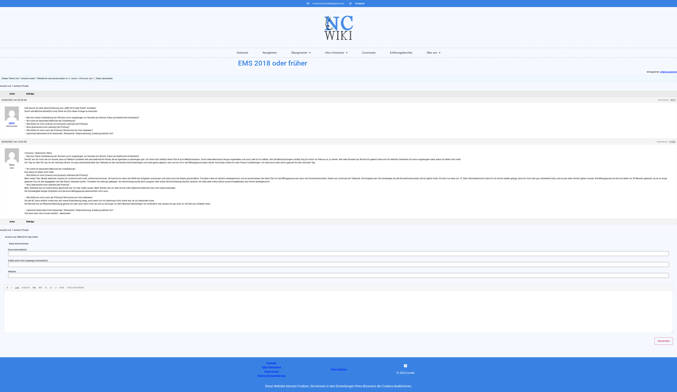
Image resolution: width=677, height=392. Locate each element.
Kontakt (271, 363)
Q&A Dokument (271, 367)
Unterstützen (339, 369)
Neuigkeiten (270, 52)
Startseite (242, 52)
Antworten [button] (663, 100)
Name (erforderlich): (17, 250)
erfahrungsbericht (668, 72)
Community (369, 52)
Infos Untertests (334, 52)
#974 (672, 100)
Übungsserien (299, 52)
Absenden (664, 341)
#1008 (672, 142)
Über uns (432, 52)
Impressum (271, 371)
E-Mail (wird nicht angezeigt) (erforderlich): (28, 261)
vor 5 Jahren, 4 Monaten (77, 78)
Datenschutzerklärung (271, 376)
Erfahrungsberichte (401, 52)
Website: (12, 272)
